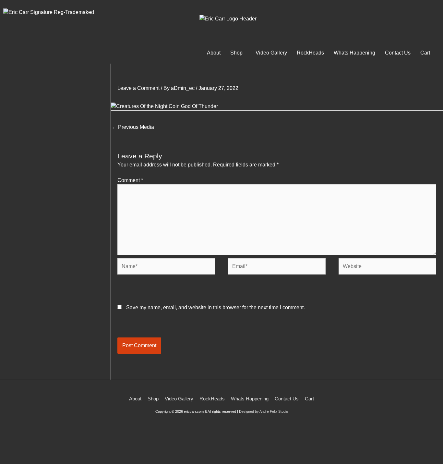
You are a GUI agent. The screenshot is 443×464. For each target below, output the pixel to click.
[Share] (51, 452)
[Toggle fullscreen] (30, 452)
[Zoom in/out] (9, 452)
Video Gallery (271, 52)
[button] (238, 52)
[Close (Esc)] (72, 452)
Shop (236, 52)
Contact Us (398, 52)
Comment (130, 180)
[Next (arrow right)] (30, 461)
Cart (425, 52)
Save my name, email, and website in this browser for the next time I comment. (215, 307)
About (214, 52)
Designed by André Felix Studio (263, 411)
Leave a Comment (138, 88)
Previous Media (133, 127)
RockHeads (310, 52)
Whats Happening (354, 52)
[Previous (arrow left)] (9, 461)
